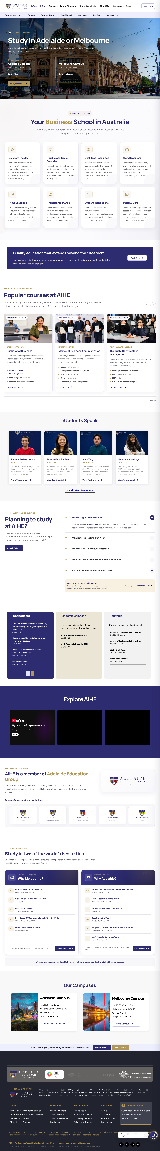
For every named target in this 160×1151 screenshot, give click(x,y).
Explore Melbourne (64, 948)
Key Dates (82, 15)
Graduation (55, 1122)
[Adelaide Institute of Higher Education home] (17, 6)
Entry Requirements (83, 1118)
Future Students (68, 6)
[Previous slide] (144, 86)
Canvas (31, 15)
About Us (104, 6)
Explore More (34, 72)
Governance (106, 1122)
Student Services (13, 15)
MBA (42, 6)
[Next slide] (149, 86)
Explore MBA (63, 387)
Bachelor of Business (19, 1118)
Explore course (13, 387)
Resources (117, 6)
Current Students (88, 6)
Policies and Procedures (85, 1122)
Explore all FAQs (143, 586)
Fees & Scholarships (83, 1114)
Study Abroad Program (20, 1122)
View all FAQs (12, 548)
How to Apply (93, 524)
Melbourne (26, 80)
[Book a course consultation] (153, 1135)
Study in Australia (58, 1110)
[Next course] (153, 305)
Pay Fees (97, 15)
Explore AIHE (15, 72)
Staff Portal (66, 15)
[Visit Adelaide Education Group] (128, 781)
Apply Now (148, 6)
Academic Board (108, 1118)
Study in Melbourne (59, 1118)
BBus (34, 6)
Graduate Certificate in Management (27, 1114)
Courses (52, 6)
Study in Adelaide (58, 1114)
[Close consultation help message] (145, 1135)
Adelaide (11, 80)
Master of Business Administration (25, 1110)
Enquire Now (100, 1047)
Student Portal (48, 15)
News (128, 6)
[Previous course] (146, 305)
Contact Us (112, 15)
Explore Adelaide (140, 948)
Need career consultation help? (130, 1135)
